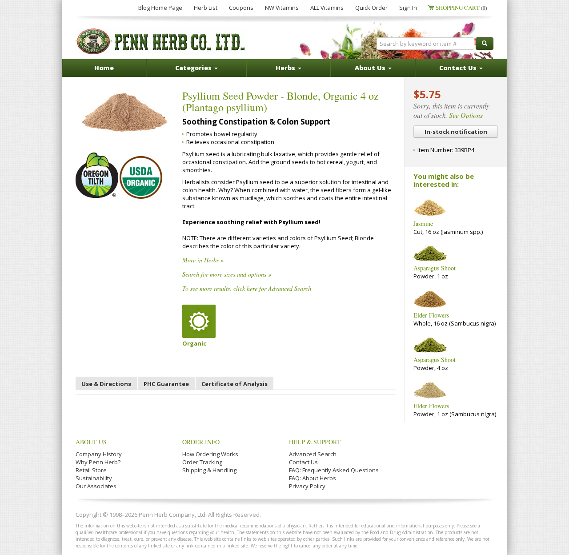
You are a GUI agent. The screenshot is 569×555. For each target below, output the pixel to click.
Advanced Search (313, 454)
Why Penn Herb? (98, 462)
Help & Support (315, 442)
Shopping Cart (461, 8)
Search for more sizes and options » (226, 274)
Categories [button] (194, 68)
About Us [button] (371, 68)
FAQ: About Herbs (312, 478)
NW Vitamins (282, 8)
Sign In (408, 8)
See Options (466, 115)
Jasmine (423, 223)
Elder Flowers (431, 315)
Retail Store (91, 470)
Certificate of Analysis (234, 384)
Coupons (241, 8)
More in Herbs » (203, 260)
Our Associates (96, 486)
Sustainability (94, 478)
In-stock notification (456, 132)
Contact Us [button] (458, 68)
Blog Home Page (160, 8)
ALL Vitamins (327, 8)
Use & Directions (106, 384)
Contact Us (303, 462)
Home (104, 68)
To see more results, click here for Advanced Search (246, 288)
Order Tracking (202, 462)
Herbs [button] (286, 68)
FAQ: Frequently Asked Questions (334, 470)
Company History (99, 454)
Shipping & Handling (209, 470)
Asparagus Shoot (434, 268)
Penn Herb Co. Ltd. (161, 41)
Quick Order (371, 8)
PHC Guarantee (166, 384)
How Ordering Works (210, 454)
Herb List (205, 8)
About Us (91, 442)
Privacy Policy (307, 486)
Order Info (201, 442)
